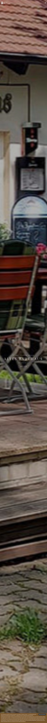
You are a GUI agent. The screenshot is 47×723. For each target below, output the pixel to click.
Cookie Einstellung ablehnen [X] (31, 721)
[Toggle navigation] (45, 3)
